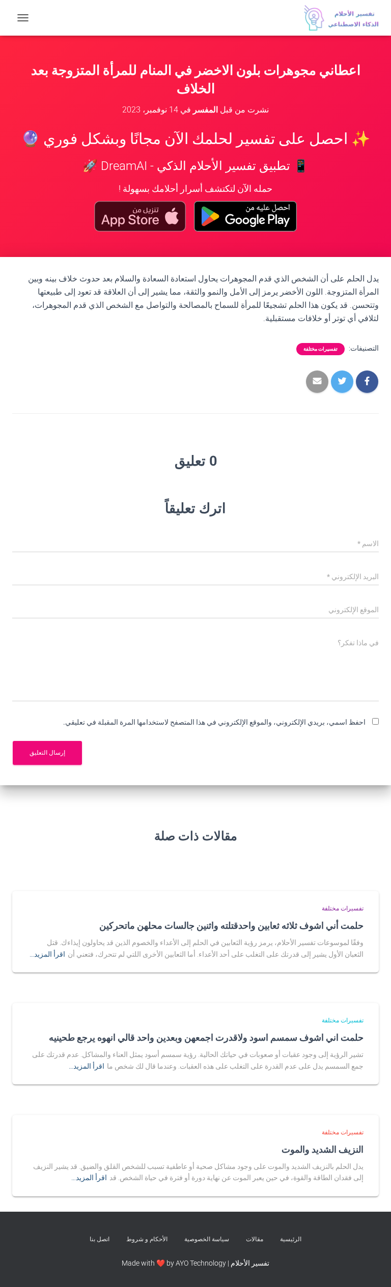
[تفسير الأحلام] (337, 18)
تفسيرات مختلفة (320, 349)
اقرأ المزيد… (47, 954)
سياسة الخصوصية (206, 1239)
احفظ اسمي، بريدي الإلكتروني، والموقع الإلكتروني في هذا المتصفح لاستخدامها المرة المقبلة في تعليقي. (214, 722)
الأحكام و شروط (146, 1239)
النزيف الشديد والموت (323, 1149)
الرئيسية (290, 1239)
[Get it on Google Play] (245, 216)
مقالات (254, 1239)
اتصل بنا (99, 1239)
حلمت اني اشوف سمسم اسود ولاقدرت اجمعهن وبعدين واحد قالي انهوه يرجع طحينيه (206, 1037)
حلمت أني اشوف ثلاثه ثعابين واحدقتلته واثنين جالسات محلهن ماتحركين (231, 925)
